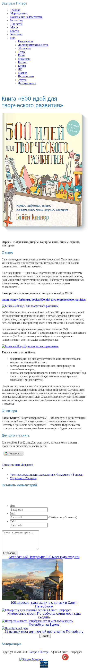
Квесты (14, 31)
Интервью (24, 48)
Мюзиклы (24, 59)
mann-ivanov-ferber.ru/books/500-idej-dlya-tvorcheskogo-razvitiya (44, 299)
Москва (22, 73)
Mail (12, 513)
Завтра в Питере (14, 3)
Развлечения (25, 41)
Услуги (22, 80)
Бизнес (22, 62)
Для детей (16, 24)
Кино (21, 55)
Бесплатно (16, 20)
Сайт (13, 521)
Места (14, 27)
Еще (12, 38)
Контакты (16, 34)
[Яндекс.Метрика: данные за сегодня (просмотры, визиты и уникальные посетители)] (31, 659)
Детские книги (27, 83)
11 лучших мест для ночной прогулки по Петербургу (44, 631)
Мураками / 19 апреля (23, 478)
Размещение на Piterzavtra (26, 17)
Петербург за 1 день (44, 624)
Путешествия (26, 76)
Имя (12, 505)
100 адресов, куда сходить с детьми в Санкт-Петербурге (44, 604)
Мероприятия (18, 13)
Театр (21, 52)
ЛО (20, 69)
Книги (22, 66)
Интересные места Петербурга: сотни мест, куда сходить (44, 615)
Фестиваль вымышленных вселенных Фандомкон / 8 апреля (46, 474)
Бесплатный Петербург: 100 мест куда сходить (44, 557)
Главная (15, 10)
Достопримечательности (33, 45)
